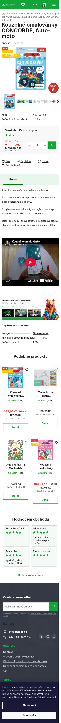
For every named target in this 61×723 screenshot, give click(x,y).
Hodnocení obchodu (30, 575)
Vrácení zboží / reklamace (19, 656)
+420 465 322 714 (20, 637)
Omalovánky (40, 333)
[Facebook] (41, 636)
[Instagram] (47, 636)
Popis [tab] (13, 179)
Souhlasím (29, 715)
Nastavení (29, 705)
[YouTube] (53, 636)
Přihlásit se (53, 606)
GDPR (6, 670)
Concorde (17, 43)
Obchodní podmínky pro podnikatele (25, 666)
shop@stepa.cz (18, 631)
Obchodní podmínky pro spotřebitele (25, 661)
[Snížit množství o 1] (29, 145)
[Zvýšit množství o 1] (45, 145)
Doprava (8, 651)
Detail (15, 427)
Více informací (47, 697)
